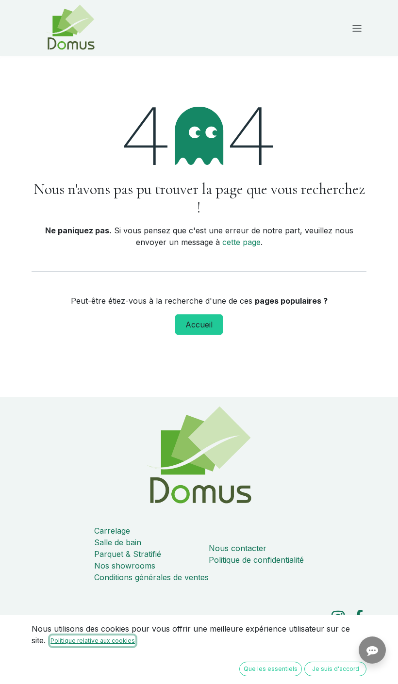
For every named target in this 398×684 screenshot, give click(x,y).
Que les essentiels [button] (271, 668)
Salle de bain (117, 542)
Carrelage (112, 531)
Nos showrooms (124, 565)
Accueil (199, 324)
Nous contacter (237, 548)
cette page (241, 242)
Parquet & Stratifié (127, 554)
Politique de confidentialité (256, 560)
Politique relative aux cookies (92, 640)
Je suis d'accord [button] (335, 668)
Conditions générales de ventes (151, 577)
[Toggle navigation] (357, 27)
